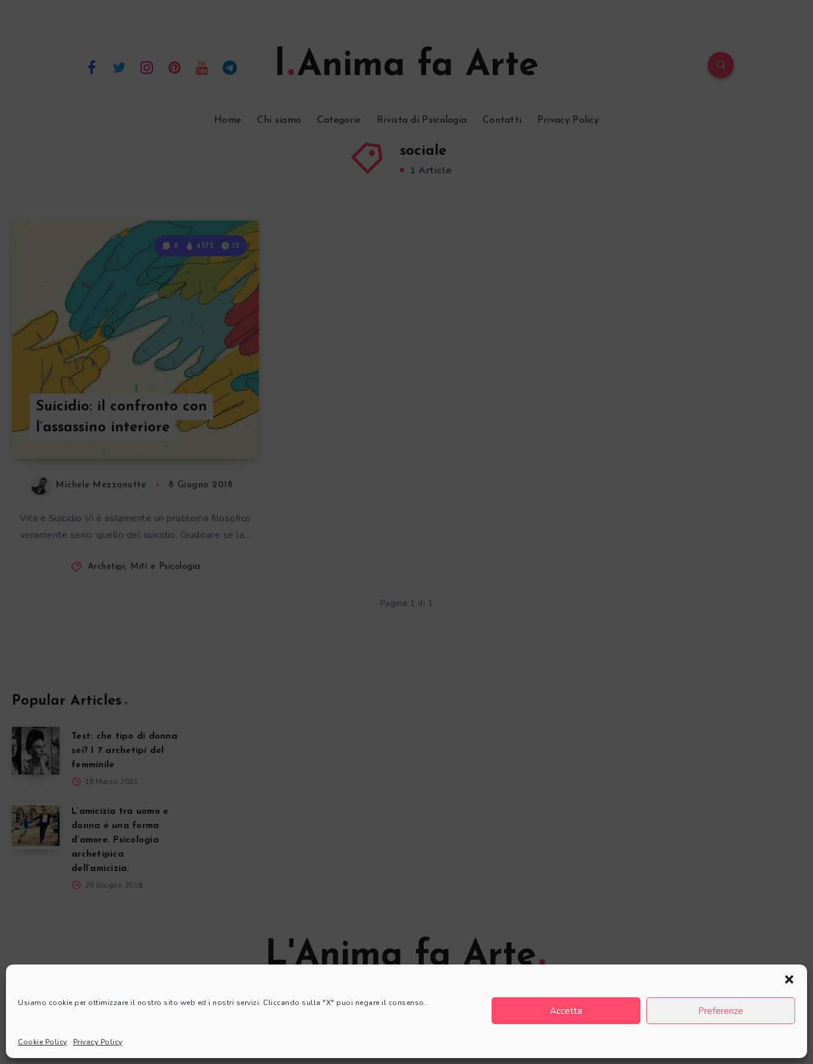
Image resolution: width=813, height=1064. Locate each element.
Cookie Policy (42, 1042)
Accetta (566, 1011)
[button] (789, 979)
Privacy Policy (98, 1042)
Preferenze (720, 1011)
